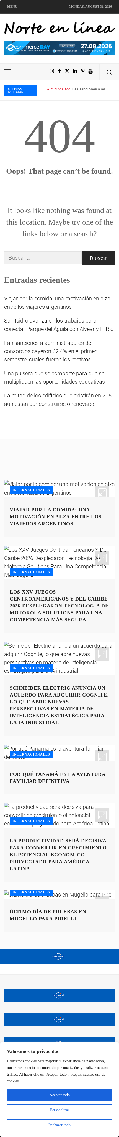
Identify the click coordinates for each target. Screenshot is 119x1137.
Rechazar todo (59, 1125)
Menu (12, 7)
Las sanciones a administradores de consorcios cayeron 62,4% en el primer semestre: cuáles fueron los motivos (50, 351)
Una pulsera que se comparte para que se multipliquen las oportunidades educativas (54, 377)
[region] (59, 1089)
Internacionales (31, 490)
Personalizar (59, 1110)
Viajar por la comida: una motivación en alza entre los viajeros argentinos (57, 302)
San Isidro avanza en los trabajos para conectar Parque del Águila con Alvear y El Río (58, 324)
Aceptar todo (60, 1095)
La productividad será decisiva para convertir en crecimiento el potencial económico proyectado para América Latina (58, 855)
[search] (109, 72)
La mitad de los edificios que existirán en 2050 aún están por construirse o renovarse (59, 399)
